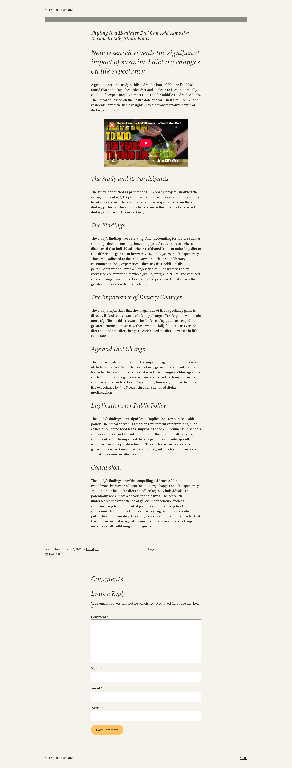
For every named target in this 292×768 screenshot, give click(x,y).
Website (97, 707)
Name (97, 668)
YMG (243, 757)
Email (97, 688)
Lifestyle (92, 549)
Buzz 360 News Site (59, 10)
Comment (100, 617)
